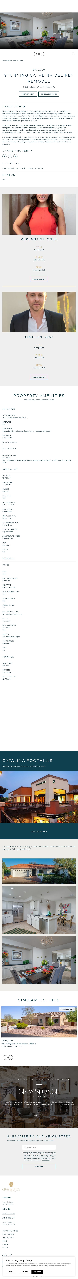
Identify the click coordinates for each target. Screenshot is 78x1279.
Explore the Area (39, 831)
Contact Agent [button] (27, 94)
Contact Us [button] (39, 1116)
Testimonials (8, 1238)
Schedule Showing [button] (49, 94)
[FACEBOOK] (10, 1256)
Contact (6, 1244)
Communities (8, 1234)
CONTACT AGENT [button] (39, 279)
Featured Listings (10, 1231)
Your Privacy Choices (39, 1276)
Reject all (11, 1271)
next (41, 54)
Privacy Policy (46, 1160)
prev (36, 54)
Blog (4, 1241)
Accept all (37, 1271)
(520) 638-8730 (39, 260)
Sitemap (5, 1248)
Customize (24, 1271)
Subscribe (39, 1166)
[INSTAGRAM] (4, 1256)
